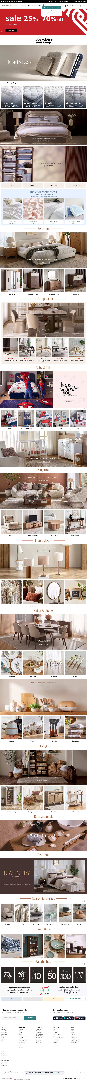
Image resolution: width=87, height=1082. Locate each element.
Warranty (3, 1063)
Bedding (21, 1029)
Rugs (20, 1045)
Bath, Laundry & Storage (59, 1037)
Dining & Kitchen (57, 1034)
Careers (72, 1032)
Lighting (20, 1030)
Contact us (3, 1055)
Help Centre (4, 1065)
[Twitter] (80, 1072)
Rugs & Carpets (39, 1042)
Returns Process (5, 1060)
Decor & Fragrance (23, 1035)
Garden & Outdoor (23, 1040)
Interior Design (74, 1042)
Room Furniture (39, 1030)
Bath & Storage (39, 1037)
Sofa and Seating (5, 1030)
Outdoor (3, 1039)
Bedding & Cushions (58, 1030)
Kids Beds (38, 1029)
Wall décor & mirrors (23, 1039)
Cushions (21, 1037)
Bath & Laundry (22, 1042)
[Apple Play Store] (58, 1018)
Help (2, 1053)
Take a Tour (73, 1034)
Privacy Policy (74, 1037)
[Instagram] (84, 1072)
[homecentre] (7, 5)
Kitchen (20, 1034)
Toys (37, 1039)
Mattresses (3, 1035)
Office (2, 1037)
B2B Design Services (75, 1040)
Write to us (73, 1030)
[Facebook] (77, 1072)
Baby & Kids (56, 1042)
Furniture (56, 1029)
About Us (73, 1029)
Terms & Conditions (75, 1039)
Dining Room (4, 1034)
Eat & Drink (38, 1040)
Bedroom (3, 1029)
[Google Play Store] (68, 1018)
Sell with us (3, 1058)
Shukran (73, 1035)
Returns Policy (4, 1062)
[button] (78, 6)
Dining (20, 1032)
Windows (21, 1047)
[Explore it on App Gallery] (80, 1018)
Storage (20, 1044)
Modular (3, 1040)
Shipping (3, 1057)
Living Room (4, 1032)
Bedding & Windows (40, 1035)
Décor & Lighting (40, 1034)
